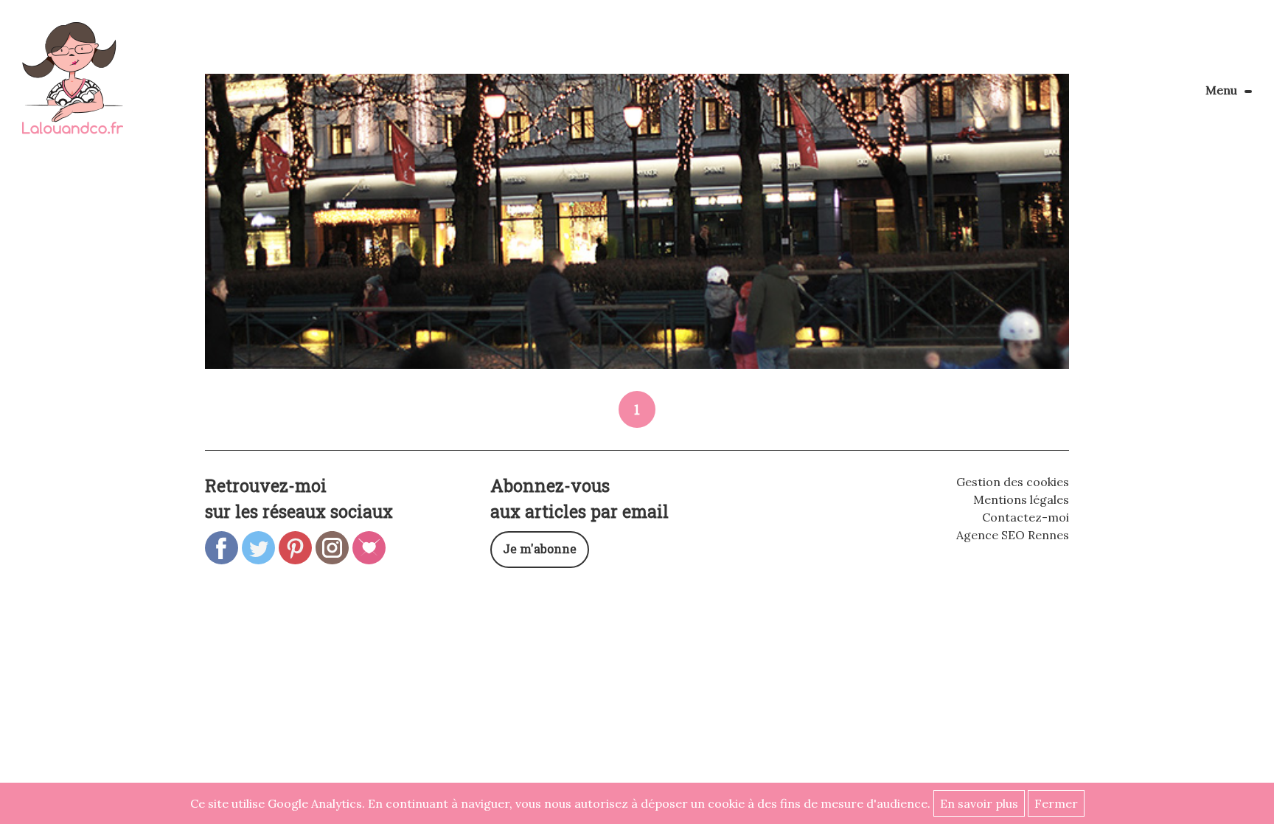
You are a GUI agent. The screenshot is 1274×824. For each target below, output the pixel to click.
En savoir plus (979, 803)
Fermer (1056, 803)
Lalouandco (72, 86)
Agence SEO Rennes (1012, 534)
